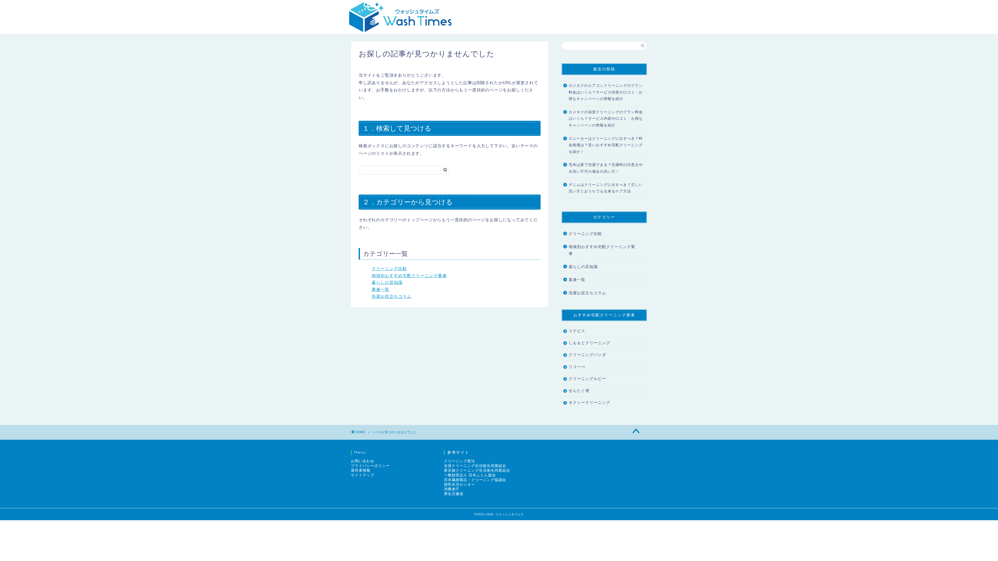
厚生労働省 (453, 494)
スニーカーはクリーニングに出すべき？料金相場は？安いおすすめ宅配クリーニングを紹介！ (606, 145)
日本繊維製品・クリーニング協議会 (475, 480)
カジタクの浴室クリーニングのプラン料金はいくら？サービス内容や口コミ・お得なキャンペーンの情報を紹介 (606, 118)
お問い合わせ (362, 461)
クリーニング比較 (389, 268)
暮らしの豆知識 (387, 282)
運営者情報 (360, 470)
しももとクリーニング (589, 342)
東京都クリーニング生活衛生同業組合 (477, 470)
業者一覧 (380, 289)
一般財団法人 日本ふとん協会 (470, 475)
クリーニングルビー (587, 378)
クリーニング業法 (459, 461)
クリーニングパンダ (587, 354)
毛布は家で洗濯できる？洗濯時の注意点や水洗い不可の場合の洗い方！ (606, 168)
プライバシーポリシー (370, 466)
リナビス (577, 331)
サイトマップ (362, 475)
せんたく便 (579, 390)
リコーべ (577, 366)
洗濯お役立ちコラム (391, 296)
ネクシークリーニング (589, 402)
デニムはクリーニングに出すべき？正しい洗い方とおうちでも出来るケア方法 (606, 188)
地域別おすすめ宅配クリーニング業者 (409, 275)
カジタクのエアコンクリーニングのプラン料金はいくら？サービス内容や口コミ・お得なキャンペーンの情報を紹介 (606, 92)
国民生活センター (459, 484)
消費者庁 (451, 489)
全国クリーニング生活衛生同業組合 (475, 466)
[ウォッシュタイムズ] (400, 30)
